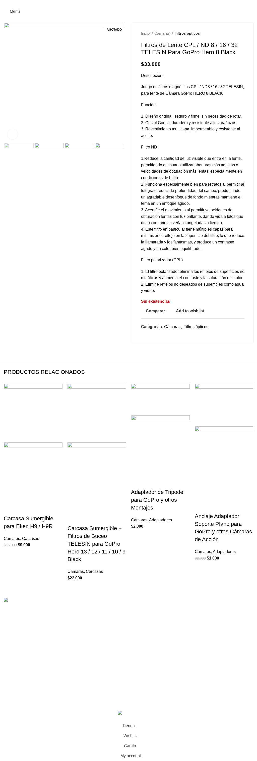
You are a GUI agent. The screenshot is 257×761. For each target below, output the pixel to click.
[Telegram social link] (162, 335)
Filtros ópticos (187, 33)
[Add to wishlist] (50, 508)
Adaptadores (160, 520)
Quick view (23, 508)
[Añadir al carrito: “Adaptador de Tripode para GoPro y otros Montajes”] (137, 482)
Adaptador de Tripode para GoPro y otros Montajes (157, 500)
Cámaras (162, 33)
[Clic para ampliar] (13, 134)
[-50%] (224, 404)
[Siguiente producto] (241, 33)
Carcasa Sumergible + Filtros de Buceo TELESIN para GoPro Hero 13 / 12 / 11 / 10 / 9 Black (96, 543)
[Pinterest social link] (151, 335)
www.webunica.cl (105, 704)
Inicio (146, 33)
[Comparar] (37, 508)
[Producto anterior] (231, 33)
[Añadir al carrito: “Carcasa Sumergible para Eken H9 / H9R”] (10, 508)
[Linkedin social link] (157, 335)
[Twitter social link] (145, 335)
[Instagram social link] (125, 3)
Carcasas (30, 538)
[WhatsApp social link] (131, 3)
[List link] (64, 638)
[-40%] (33, 413)
